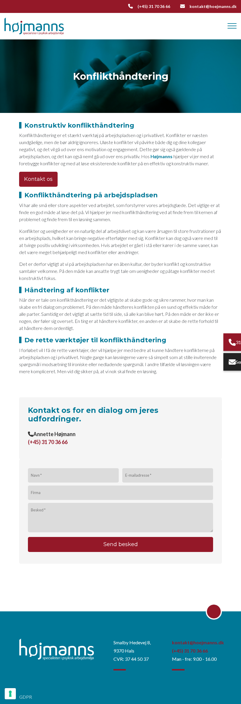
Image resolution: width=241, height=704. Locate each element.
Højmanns (161, 156)
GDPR (25, 697)
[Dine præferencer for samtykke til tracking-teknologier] (10, 693)
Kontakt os (38, 179)
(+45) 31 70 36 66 (154, 6)
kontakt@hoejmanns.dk (213, 6)
